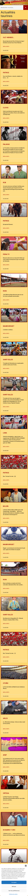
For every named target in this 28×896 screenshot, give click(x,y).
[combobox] (11, 7)
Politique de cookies (13, 894)
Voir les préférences (14, 890)
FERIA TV (6, 254)
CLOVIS (5, 108)
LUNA (5, 433)
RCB (4, 182)
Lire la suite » (6, 46)
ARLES (5, 718)
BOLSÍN (5, 506)
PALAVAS (6, 144)
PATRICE (6, 73)
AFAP (5, 755)
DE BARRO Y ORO (9, 830)
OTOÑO (5, 683)
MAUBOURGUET (9, 326)
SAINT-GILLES (8, 359)
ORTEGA (6, 793)
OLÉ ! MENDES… (8, 37)
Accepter (14, 882)
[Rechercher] (25, 7)
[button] (26, 865)
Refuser (14, 886)
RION (5, 291)
